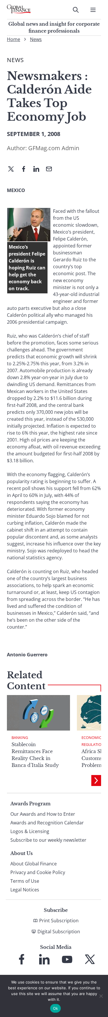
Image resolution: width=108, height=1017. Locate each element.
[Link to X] (90, 959)
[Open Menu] (93, 9)
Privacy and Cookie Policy (37, 872)
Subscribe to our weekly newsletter (48, 840)
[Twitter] (13, 169)
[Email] (51, 169)
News (36, 39)
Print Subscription (59, 920)
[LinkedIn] (38, 169)
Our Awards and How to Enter (42, 814)
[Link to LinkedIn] (44, 959)
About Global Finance (33, 863)
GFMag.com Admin (53, 148)
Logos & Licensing (29, 831)
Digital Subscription (58, 931)
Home (13, 39)
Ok (55, 1008)
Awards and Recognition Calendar (47, 822)
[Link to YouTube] (67, 959)
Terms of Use (24, 881)
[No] (101, 996)
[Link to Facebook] (21, 959)
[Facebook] (26, 169)
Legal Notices (24, 889)
